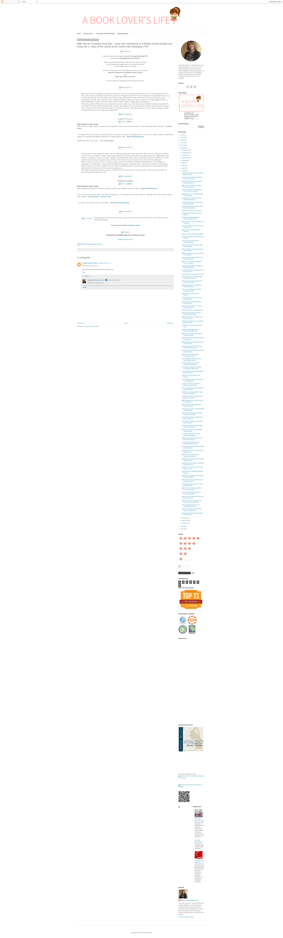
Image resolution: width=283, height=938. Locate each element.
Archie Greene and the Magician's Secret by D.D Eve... (192, 281)
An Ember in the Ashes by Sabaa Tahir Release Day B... (191, 198)
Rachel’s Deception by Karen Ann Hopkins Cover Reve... (192, 509)
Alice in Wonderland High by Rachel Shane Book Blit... (192, 388)
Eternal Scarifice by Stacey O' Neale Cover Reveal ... (192, 249)
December (185, 150)
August (184, 160)
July (183, 163)
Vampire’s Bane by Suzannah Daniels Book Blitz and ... (190, 330)
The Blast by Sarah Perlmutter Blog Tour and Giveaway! (192, 426)
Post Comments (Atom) (92, 326)
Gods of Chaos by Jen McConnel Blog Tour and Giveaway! (191, 501)
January (184, 523)
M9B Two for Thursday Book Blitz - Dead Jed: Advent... (192, 186)
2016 (182, 145)
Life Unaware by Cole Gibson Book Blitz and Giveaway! (192, 207)
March (184, 518)
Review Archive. (88, 33)
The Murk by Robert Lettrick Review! (192, 310)
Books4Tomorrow (138, 136)
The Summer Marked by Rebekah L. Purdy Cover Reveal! (192, 413)
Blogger (149, 932)
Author (79, 128)
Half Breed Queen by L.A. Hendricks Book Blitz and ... (192, 321)
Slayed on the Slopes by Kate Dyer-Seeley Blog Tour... (192, 417)
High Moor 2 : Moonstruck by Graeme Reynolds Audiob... (193, 476)
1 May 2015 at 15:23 (114, 280)
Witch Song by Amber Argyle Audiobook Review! (190, 355)
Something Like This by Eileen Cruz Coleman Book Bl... (192, 258)
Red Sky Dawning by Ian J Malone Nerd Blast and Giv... (192, 182)
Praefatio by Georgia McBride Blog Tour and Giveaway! (192, 392)
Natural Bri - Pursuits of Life (101, 196)
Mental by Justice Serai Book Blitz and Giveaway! (192, 430)
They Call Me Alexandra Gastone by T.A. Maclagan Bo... (192, 380)
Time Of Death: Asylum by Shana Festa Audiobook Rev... (191, 359)
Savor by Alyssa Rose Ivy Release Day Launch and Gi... (192, 178)
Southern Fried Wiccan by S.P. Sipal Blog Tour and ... (192, 467)
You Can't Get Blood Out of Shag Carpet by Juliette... (191, 290)
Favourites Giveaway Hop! (199, 819)
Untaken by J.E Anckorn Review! (191, 210)
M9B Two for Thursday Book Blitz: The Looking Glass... (192, 488)
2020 (182, 135)
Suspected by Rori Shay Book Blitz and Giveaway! (192, 245)
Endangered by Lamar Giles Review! (193, 274)
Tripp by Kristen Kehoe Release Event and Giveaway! (191, 313)
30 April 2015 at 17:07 (104, 263)
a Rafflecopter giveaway (125, 239)
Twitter (137, 225)
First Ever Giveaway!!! (198, 841)
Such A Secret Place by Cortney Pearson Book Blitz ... (191, 493)
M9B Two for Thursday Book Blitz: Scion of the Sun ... (192, 405)
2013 (182, 529)
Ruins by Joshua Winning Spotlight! (192, 234)
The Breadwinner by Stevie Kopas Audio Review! (192, 298)
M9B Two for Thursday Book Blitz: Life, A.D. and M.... (192, 262)
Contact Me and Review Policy (105, 33)
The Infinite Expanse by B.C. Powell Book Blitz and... (192, 484)
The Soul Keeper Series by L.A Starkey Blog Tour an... (191, 505)
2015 (182, 148)
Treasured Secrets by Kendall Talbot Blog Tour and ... (192, 173)
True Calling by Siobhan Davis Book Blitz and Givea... (192, 372)
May (183, 168)
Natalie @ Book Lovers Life (96, 280)
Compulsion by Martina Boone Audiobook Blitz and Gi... (191, 218)
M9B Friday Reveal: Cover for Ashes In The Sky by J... (192, 401)
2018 (182, 140)
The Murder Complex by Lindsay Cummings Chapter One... (191, 367)
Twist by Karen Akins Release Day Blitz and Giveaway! (192, 438)
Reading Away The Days (90, 263)
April (183, 170)
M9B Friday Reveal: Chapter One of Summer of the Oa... (192, 480)
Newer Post (80, 323)
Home (79, 33)
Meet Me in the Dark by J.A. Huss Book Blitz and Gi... (191, 306)
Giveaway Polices (122, 33)
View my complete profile (185, 917)
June (183, 165)
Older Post (170, 323)
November (185, 152)
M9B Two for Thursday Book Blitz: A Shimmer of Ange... (192, 334)
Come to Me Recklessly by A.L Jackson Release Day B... (191, 443)
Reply (84, 272)
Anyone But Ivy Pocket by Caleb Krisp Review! (191, 302)
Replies (86, 276)
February (185, 520)
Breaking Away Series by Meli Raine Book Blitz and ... (192, 451)
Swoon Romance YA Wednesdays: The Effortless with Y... (192, 277)
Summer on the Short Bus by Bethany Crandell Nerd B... (193, 463)
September (185, 158)
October (184, 155)
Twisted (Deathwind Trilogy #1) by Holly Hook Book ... (192, 286)
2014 (182, 526)
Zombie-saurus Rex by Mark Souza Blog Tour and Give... (192, 397)
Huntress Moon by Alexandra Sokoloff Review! (190, 241)
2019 (182, 137)
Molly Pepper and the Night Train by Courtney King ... (192, 342)
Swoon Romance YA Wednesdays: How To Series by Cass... (192, 190)
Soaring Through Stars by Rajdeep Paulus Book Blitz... (192, 266)
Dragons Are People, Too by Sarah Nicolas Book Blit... (192, 203)
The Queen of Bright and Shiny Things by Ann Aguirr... (191, 434)
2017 (182, 142)
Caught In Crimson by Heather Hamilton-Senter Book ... (191, 384)
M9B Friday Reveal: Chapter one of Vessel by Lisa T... (192, 317)
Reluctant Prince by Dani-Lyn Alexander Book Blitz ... (190, 455)
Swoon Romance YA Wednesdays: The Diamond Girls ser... (192, 347)
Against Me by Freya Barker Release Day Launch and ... (193, 497)
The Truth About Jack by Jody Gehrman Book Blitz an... (190, 363)
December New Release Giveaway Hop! (199, 862)
